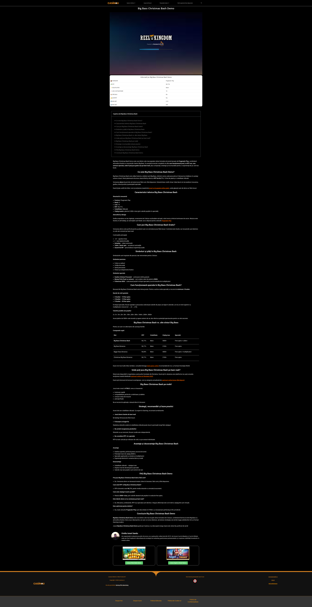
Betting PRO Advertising (122, 585)
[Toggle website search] (201, 3)
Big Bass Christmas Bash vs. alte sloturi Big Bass (131, 135)
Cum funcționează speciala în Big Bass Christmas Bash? (134, 132)
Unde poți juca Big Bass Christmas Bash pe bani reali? (133, 138)
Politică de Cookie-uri (174, 601)
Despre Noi (119, 601)
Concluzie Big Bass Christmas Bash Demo (129, 153)
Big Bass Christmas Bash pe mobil (127, 141)
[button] (198, 114)
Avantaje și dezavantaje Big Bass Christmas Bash (132, 147)
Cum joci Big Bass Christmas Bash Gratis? (129, 126)
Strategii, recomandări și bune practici (128, 144)
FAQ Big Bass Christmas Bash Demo (127, 150)
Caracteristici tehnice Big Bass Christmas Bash (131, 123)
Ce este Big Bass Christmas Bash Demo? (129, 120)
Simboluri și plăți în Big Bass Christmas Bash (130, 129)
